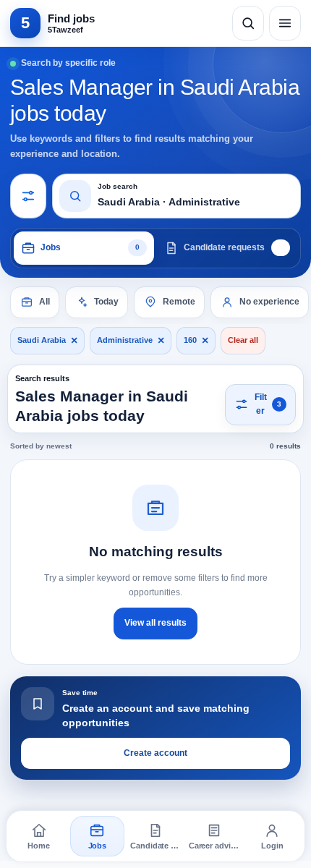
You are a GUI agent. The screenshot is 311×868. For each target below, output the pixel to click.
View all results (155, 623)
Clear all (243, 340)
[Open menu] (285, 23)
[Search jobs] (248, 23)
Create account (155, 753)
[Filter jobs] (28, 196)
